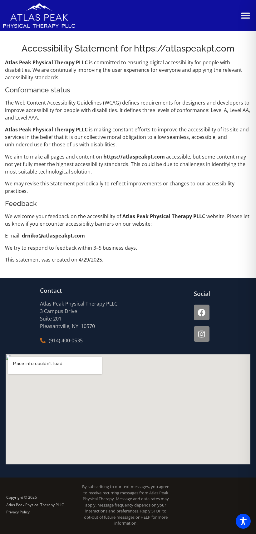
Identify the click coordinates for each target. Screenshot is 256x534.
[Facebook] (201, 312)
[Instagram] (201, 334)
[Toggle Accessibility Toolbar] (243, 521)
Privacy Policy (18, 512)
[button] (246, 15)
